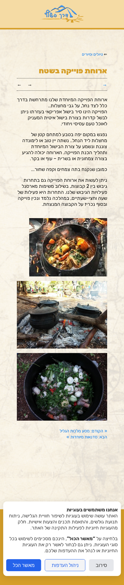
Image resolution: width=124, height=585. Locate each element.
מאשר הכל (24, 565)
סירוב (101, 565)
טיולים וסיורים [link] (92, 54)
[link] (83, 431)
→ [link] (29, 84)
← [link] (19, 84)
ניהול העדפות (65, 565)
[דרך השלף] (61, 14)
